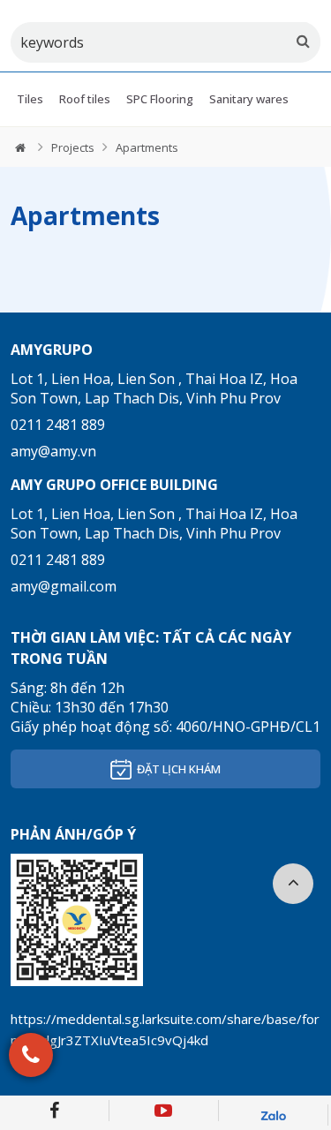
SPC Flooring (159, 99)
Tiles (30, 99)
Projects (72, 147)
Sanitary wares (249, 99)
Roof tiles (84, 99)
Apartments (147, 147)
